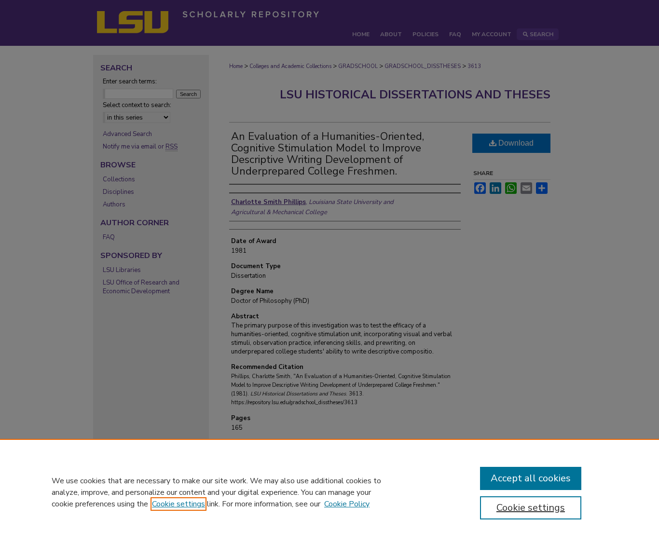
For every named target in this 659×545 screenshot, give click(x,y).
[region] (329, 492)
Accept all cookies (531, 478)
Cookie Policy (347, 504)
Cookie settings (178, 504)
